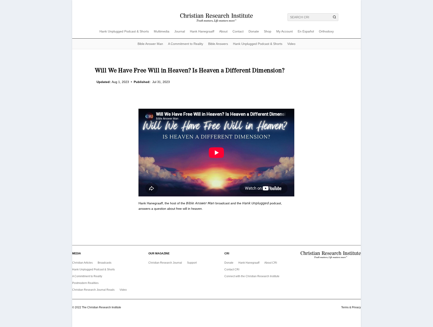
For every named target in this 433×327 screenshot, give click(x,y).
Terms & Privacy (351, 307)
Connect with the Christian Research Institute (251, 276)
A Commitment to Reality (185, 44)
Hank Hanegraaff (202, 31)
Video (291, 44)
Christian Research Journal (165, 262)
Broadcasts (104, 262)
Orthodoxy (326, 31)
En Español (306, 31)
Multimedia (161, 31)
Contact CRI (231, 269)
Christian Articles (82, 262)
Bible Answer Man (150, 44)
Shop (267, 31)
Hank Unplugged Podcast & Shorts (124, 31)
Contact (238, 31)
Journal (179, 31)
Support (192, 262)
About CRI (270, 262)
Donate (254, 31)
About (223, 31)
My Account (284, 31)
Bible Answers (218, 44)
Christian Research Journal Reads (93, 289)
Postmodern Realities (85, 283)
